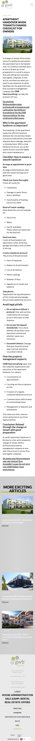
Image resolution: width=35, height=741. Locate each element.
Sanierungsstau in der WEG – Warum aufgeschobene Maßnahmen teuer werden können (17, 636)
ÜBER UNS (17, 708)
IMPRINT (12, 735)
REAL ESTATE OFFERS (17, 702)
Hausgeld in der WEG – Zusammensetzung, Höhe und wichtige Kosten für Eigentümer (17, 597)
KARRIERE (17, 713)
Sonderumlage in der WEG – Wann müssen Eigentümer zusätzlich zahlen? (17, 521)
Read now (5, 525)
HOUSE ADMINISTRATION (17, 695)
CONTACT (17, 729)
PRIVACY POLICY (20, 736)
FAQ (17, 725)
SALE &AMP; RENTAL (17, 698)
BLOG (17, 721)
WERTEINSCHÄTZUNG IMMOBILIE (17, 717)
